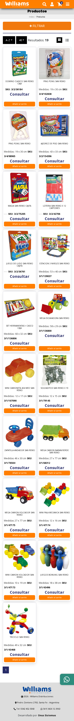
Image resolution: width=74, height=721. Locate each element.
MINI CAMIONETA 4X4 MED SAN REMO (19, 389)
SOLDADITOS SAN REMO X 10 (54, 388)
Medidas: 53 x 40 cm (50, 271)
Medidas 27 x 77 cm (50, 458)
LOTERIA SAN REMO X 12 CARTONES (54, 207)
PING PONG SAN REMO (54, 81)
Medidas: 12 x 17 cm (15, 396)
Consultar (19, 94)
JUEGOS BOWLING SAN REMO (54, 575)
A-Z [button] (8, 40)
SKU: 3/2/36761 (16, 271)
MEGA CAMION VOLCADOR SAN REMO (20, 513)
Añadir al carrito (20, 104)
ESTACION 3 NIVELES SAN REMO (54, 263)
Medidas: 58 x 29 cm (50, 326)
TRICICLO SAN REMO (19, 637)
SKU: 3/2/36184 (13, 89)
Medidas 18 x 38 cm (50, 582)
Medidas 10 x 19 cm (15, 582)
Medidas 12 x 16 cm (50, 520)
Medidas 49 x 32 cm (15, 645)
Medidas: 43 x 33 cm (50, 151)
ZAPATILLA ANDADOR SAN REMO (19, 450)
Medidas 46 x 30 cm (15, 458)
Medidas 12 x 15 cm (50, 396)
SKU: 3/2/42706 (51, 214)
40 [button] (20, 40)
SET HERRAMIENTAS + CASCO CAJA (19, 327)
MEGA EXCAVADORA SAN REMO (54, 318)
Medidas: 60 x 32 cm (15, 333)
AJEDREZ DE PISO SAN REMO (54, 143)
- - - (5, 214)
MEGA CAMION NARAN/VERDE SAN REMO (54, 451)
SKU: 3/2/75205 (16, 214)
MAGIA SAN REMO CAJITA (19, 206)
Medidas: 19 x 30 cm (50, 89)
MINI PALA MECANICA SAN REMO (54, 512)
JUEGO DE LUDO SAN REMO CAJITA (19, 264)
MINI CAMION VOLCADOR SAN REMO (19, 576)
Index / (37, 16)
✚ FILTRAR (37, 26)
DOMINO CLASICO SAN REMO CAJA (20, 82)
